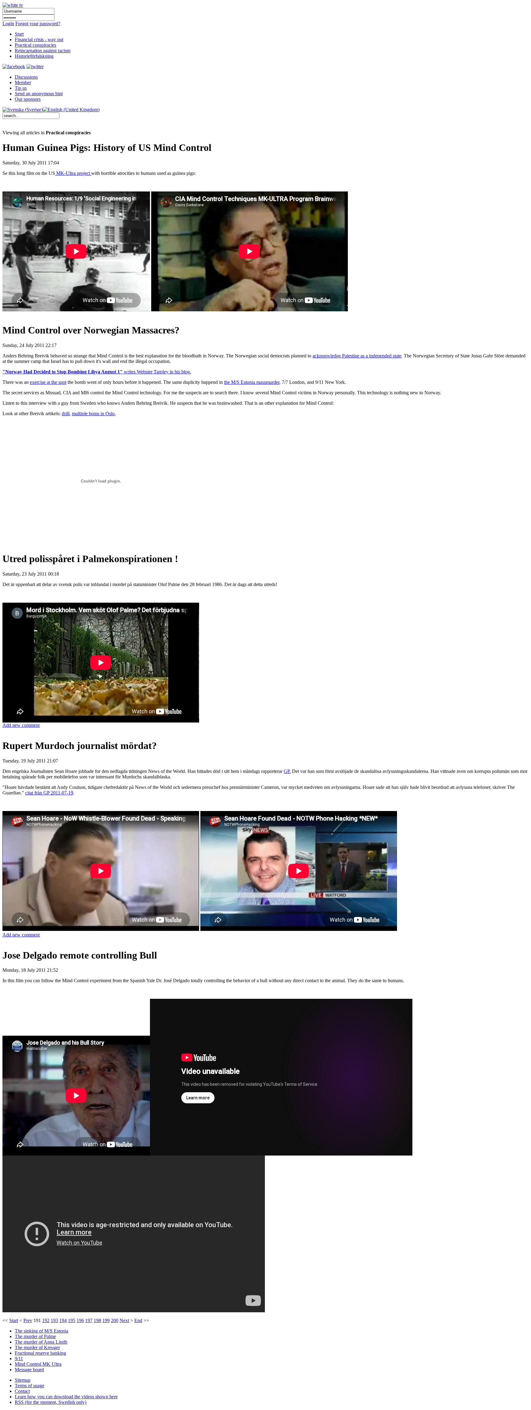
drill (65, 413)
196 (80, 1320)
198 (97, 1320)
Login (8, 23)
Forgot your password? (37, 23)
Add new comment (21, 725)
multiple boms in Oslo (93, 413)
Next (124, 1320)
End (138, 1320)
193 (54, 1320)
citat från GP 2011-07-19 (49, 792)
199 (106, 1320)
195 (71, 1320)
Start (13, 1320)
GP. (287, 771)
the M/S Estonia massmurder (251, 382)
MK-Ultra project (73, 173)
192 (45, 1320)
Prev (27, 1320)
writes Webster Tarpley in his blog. (96, 371)
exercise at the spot (48, 382)
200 (114, 1320)
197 (88, 1320)
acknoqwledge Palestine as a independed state (357, 355)
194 (63, 1320)
